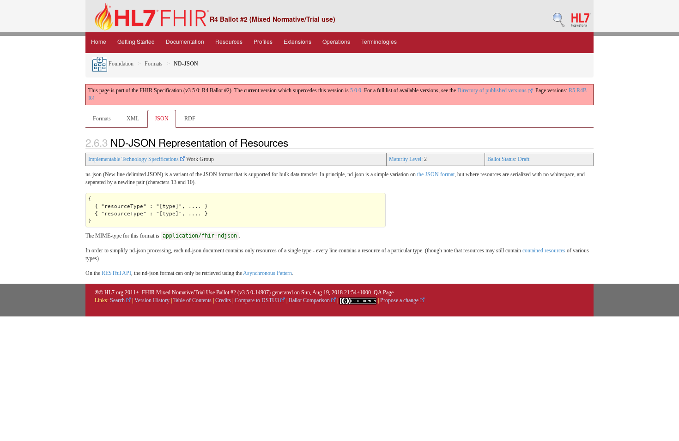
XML (133, 118)
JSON (162, 118)
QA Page (384, 292)
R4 (91, 98)
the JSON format (436, 174)
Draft (523, 159)
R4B (581, 90)
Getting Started (136, 41)
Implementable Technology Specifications (134, 159)
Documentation (185, 41)
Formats (154, 63)
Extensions (297, 41)
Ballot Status (501, 159)
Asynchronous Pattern (267, 273)
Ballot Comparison (310, 300)
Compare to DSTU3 (257, 300)
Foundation (120, 63)
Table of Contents (192, 300)
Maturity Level (405, 159)
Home (98, 41)
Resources (228, 41)
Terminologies (379, 41)
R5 (572, 90)
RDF (189, 118)
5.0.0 (355, 90)
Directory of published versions (492, 90)
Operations (336, 41)
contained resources (543, 250)
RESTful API (116, 273)
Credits (223, 300)
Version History (152, 300)
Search (118, 300)
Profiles (263, 41)
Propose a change (400, 300)
